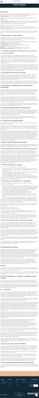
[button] (38, 1)
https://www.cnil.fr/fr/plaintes (23, 218)
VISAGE (24, 373)
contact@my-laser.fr (12, 46)
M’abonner (35, 385)
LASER (6, 373)
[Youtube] (33, 394)
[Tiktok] (35, 394)
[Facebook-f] (28, 394)
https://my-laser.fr (13, 16)
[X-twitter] (37, 394)
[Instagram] (31, 394)
